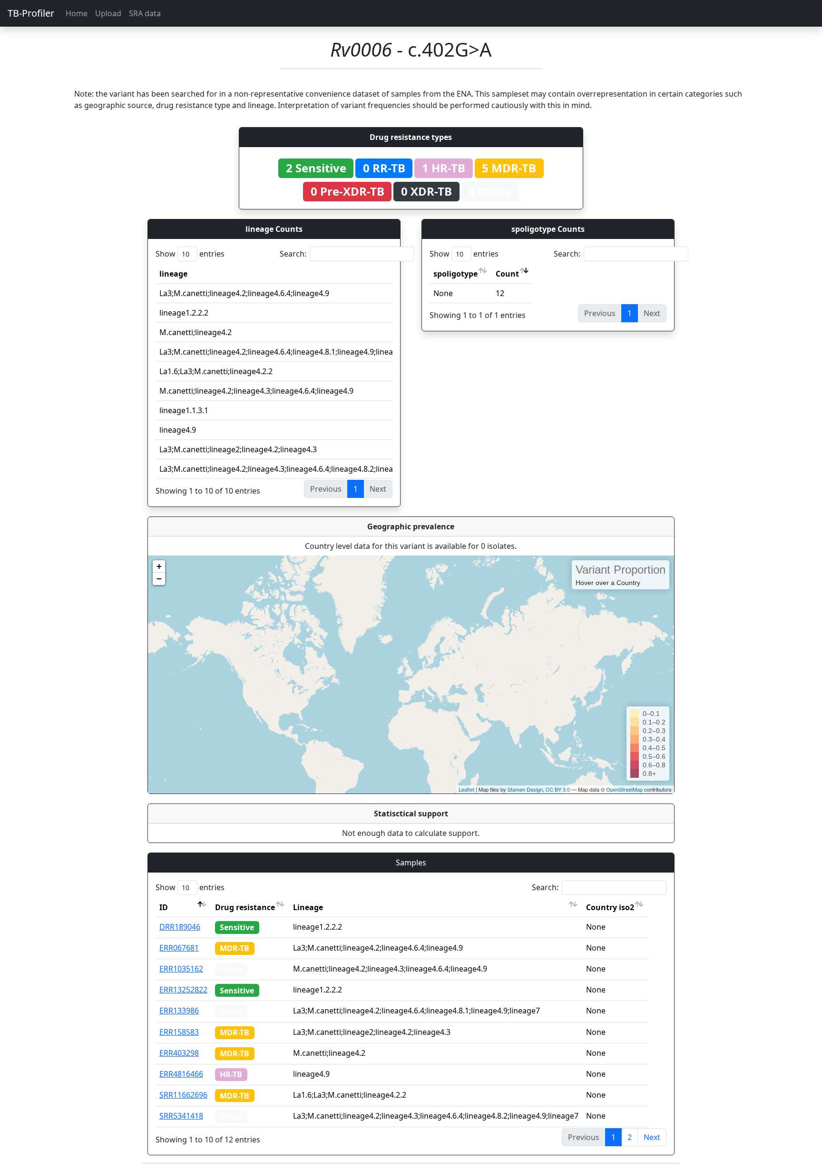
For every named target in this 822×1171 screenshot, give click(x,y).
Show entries (190, 253)
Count (507, 273)
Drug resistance (245, 907)
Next (652, 1137)
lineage (173, 273)
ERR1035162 (181, 968)
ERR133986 (179, 1010)
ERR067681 (179, 948)
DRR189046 (179, 927)
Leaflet (466, 789)
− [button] (159, 579)
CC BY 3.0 (558, 789)
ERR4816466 (181, 1074)
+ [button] (159, 566)
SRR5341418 (181, 1116)
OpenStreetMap (624, 789)
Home (77, 13)
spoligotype (455, 273)
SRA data (145, 13)
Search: (293, 253)
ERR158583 (179, 1032)
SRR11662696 (183, 1095)
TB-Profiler (31, 13)
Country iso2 (610, 907)
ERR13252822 (183, 989)
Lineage (308, 907)
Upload (108, 13)
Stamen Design (525, 789)
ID (163, 907)
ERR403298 (179, 1053)
